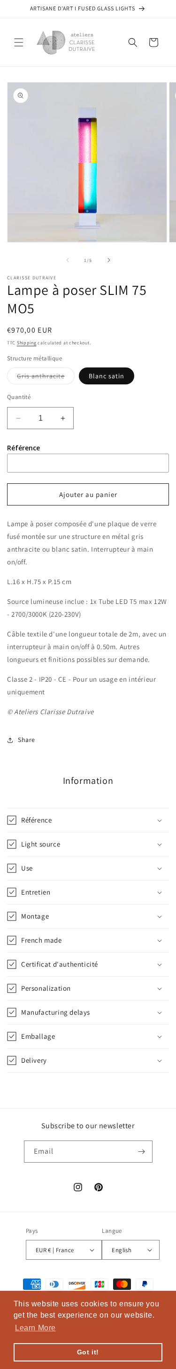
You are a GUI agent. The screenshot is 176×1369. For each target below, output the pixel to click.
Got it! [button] (88, 1352)
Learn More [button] (35, 1328)
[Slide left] (67, 260)
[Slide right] (109, 260)
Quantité (19, 397)
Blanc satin (106, 376)
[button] (18, 42)
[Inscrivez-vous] (141, 1152)
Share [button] (26, 739)
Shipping (27, 343)
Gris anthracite (46, 377)
